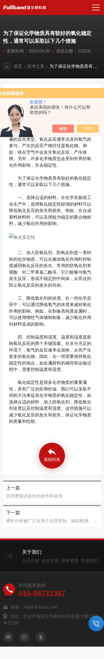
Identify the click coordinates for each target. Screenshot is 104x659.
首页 (18, 66)
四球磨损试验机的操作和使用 (34, 495)
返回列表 (52, 459)
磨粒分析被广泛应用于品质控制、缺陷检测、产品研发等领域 (52, 520)
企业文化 (50, 560)
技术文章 (35, 66)
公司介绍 (30, 560)
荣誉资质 (70, 560)
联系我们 (90, 560)
